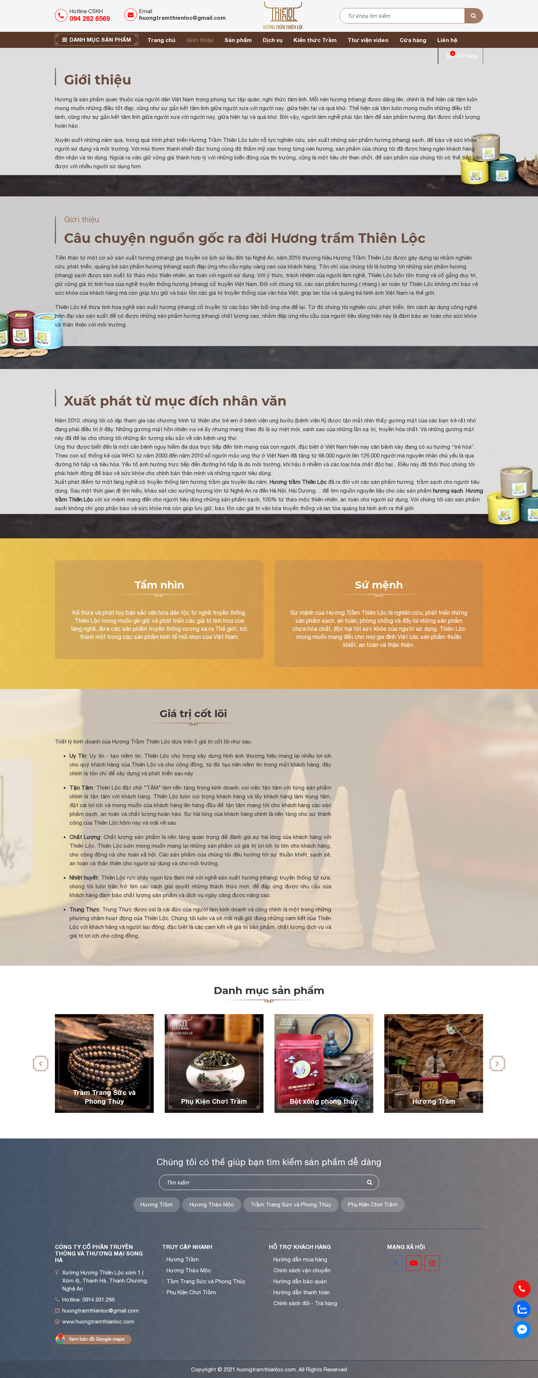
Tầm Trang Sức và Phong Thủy (206, 1281)
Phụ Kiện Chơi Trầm (372, 1204)
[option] (104, 1063)
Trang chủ (161, 40)
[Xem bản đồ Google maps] (93, 1339)
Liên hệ (447, 40)
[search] (473, 15)
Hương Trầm (157, 1204)
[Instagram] (432, 1269)
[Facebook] (395, 1269)
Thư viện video (368, 40)
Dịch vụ (273, 40)
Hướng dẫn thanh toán (301, 1292)
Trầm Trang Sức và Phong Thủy (291, 1204)
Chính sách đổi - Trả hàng (305, 1303)
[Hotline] (522, 1289)
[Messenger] (522, 1330)
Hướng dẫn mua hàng (300, 1259)
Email (182, 14)
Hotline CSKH (90, 15)
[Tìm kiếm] (369, 1182)
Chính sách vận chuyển (301, 1270)
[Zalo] (522, 1309)
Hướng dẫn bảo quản (300, 1281)
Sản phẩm (238, 40)
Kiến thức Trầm (315, 40)
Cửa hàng (413, 40)
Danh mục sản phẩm (100, 39)
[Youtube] (414, 1269)
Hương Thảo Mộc (212, 1204)
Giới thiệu (199, 40)
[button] (40, 1063)
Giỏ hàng (464, 55)
